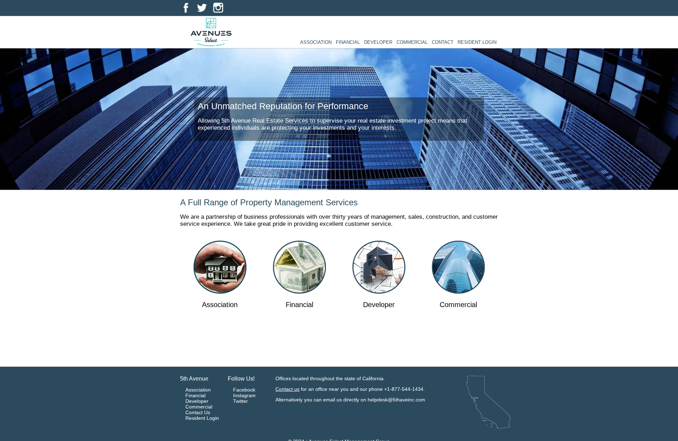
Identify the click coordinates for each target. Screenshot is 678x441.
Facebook (244, 390)
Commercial (412, 42)
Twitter (240, 401)
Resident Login (477, 42)
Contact (442, 42)
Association (316, 42)
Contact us (287, 389)
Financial (348, 42)
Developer (378, 42)
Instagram (244, 395)
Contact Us (197, 412)
